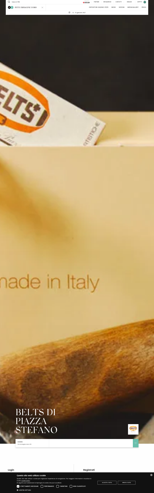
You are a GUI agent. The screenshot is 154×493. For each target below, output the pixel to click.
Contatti (119, 2)
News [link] (113, 7)
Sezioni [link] (121, 7)
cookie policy (25, 481)
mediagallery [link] (132, 7)
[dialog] (77, 482)
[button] (55, 490)
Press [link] (144, 7)
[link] (140, 2)
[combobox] (151, 475)
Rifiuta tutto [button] (126, 483)
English (129, 2)
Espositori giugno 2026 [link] (98, 7)
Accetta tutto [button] (107, 483)
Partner (96, 2)
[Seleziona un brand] (42, 7)
